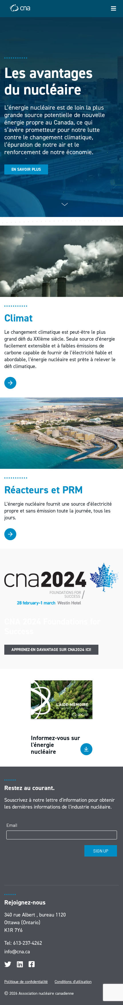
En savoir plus (26, 169)
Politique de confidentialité (26, 981)
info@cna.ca (17, 951)
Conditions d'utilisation (73, 981)
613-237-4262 (27, 943)
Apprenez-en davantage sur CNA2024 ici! (51, 649)
